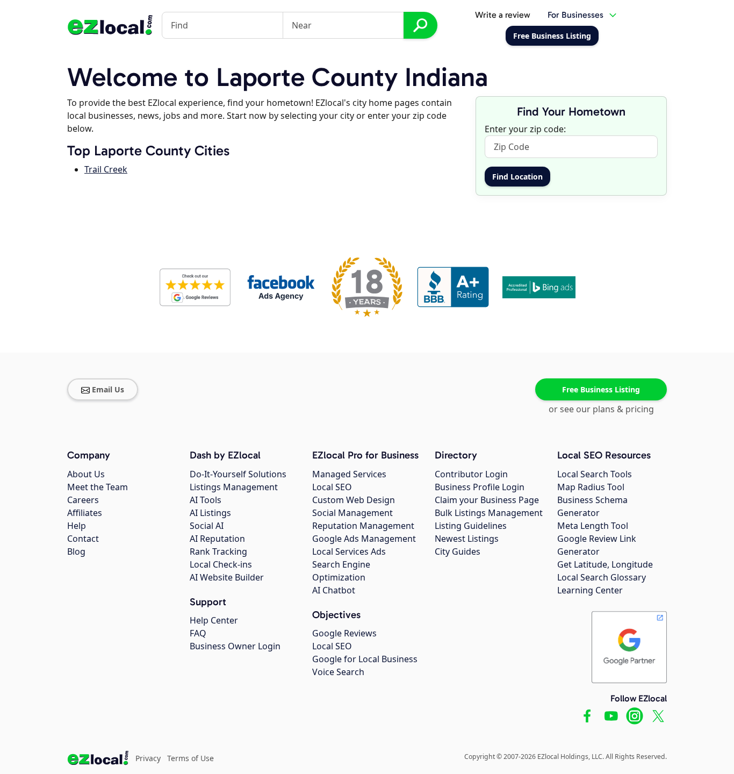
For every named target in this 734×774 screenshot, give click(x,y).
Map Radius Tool (590, 487)
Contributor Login (471, 474)
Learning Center (590, 590)
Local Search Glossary (601, 577)
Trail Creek (105, 169)
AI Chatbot (333, 590)
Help (76, 526)
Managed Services (349, 474)
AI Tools (205, 500)
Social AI (207, 526)
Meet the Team (97, 487)
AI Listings (210, 513)
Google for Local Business (365, 659)
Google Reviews (344, 633)
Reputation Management (363, 526)
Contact (83, 538)
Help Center (214, 620)
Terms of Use (190, 758)
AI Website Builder (227, 577)
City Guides (457, 551)
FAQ (198, 633)
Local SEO (332, 487)
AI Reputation (217, 538)
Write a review (502, 15)
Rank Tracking (218, 551)
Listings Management (234, 487)
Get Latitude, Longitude (605, 564)
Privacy (148, 758)
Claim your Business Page (487, 500)
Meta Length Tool (592, 526)
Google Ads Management (364, 538)
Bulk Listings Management (489, 513)
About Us (86, 474)
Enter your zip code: (525, 129)
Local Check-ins (221, 564)
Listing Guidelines (471, 526)
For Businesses (575, 15)
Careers (83, 500)
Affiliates (84, 513)
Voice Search (338, 672)
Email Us (108, 389)
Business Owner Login (235, 646)
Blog (76, 551)
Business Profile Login (479, 487)
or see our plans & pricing (601, 409)
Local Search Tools (594, 474)
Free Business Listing (601, 389)
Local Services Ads (349, 551)
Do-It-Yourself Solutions (238, 474)
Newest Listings (467, 538)
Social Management (352, 513)
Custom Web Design (353, 500)
